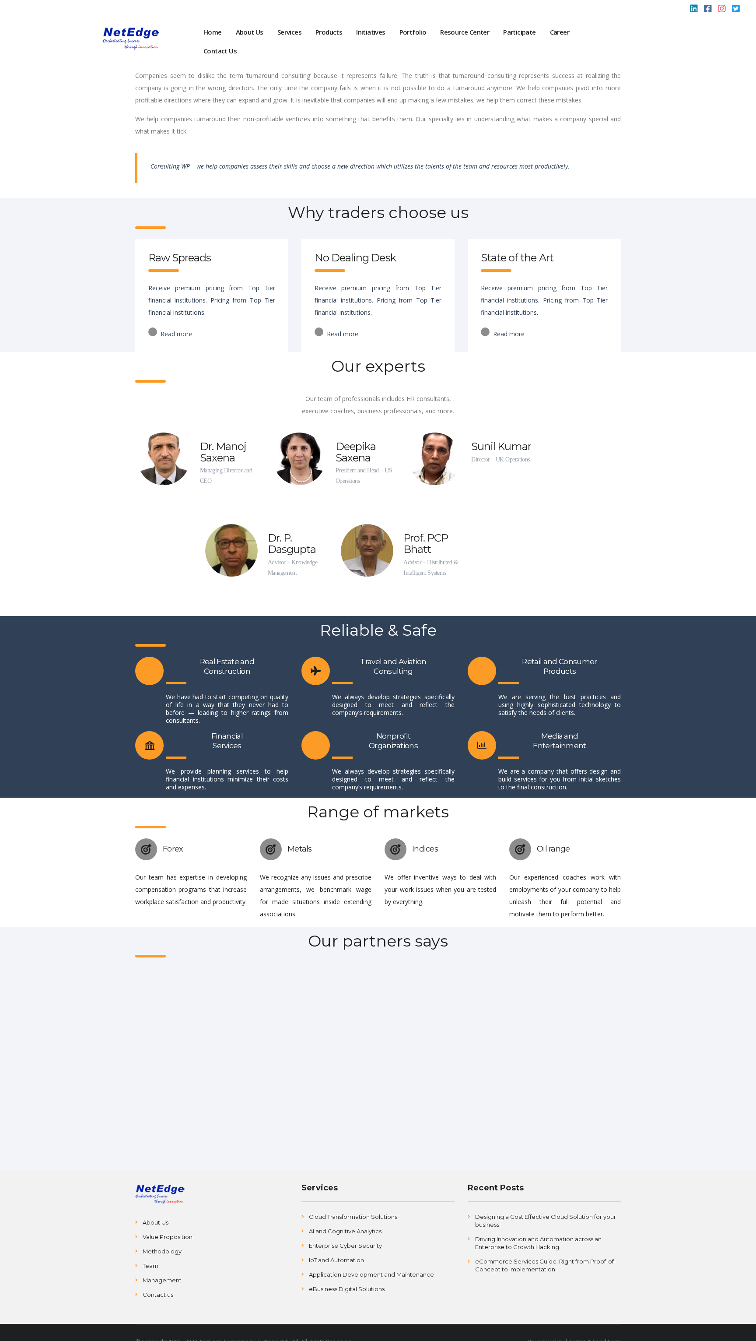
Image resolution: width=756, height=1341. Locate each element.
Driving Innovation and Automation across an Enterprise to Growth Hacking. (538, 1242)
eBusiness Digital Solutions (347, 1288)
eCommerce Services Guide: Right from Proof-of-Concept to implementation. (545, 1265)
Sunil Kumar (501, 446)
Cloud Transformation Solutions (353, 1216)
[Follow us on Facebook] (708, 10)
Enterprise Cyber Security (345, 1245)
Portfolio (413, 32)
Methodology (162, 1251)
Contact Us (220, 50)
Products (328, 32)
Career (559, 32)
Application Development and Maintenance (371, 1274)
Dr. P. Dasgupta (292, 543)
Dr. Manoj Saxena (223, 452)
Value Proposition (167, 1236)
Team (150, 1265)
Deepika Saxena (356, 452)
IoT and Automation (336, 1260)
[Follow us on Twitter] (736, 10)
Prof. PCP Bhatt (425, 543)
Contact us (158, 1294)
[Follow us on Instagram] (722, 10)
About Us (249, 32)
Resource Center (464, 32)
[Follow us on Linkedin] (694, 10)
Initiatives (370, 32)
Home (212, 32)
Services (289, 32)
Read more (175, 334)
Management (162, 1280)
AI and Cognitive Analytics (345, 1231)
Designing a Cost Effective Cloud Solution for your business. (545, 1220)
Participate (519, 32)
